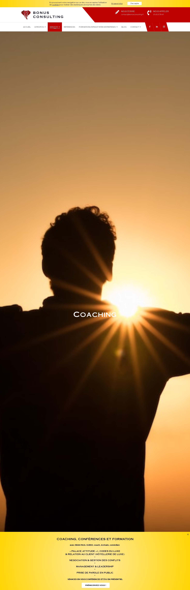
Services (54, 27)
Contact (134, 27)
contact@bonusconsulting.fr (132, 14)
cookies (55, 5)
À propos (39, 27)
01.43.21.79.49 (158, 14)
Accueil (27, 27)
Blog (124, 27)
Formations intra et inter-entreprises (97, 27)
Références (69, 27)
